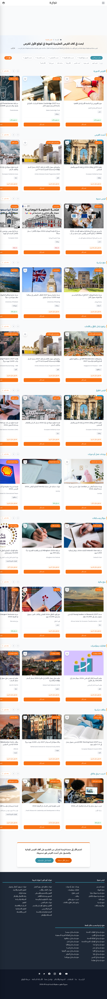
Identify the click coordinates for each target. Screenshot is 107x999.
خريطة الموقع (25, 979)
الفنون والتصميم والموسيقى (43, 893)
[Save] (67, 79)
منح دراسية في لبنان (73, 941)
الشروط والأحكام (59, 979)
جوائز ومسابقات (13, 79)
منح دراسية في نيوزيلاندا (71, 957)
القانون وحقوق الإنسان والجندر (42, 905)
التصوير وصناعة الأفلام (45, 896)
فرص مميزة (101, 198)
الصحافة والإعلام (46, 915)
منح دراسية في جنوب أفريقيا (70, 951)
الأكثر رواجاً (68, 63)
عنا (76, 979)
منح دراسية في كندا (98, 944)
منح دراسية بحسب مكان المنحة (94, 925)
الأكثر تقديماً (43, 63)
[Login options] (3, 3)
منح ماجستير (100, 887)
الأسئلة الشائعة (37, 979)
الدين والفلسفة (21, 912)
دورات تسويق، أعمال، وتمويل (17, 887)
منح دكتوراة (101, 890)
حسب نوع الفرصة (83, 58)
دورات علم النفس (46, 902)
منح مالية (102, 582)
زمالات (77, 896)
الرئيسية (82, 979)
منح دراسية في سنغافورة (71, 938)
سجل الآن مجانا (63, 860)
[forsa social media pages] (66, 974)
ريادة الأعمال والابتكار (20, 896)
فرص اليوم (94, 63)
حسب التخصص (54, 58)
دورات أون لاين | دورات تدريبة (42, 880)
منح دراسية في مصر (98, 948)
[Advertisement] (53, 994)
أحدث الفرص (77, 63)
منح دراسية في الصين (97, 957)
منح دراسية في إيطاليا (72, 944)
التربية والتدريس (47, 909)
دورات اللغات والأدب (45, 890)
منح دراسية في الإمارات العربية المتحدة (93, 941)
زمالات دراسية (100, 709)
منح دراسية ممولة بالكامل (96, 896)
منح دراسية (98, 79)
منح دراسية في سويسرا (72, 932)
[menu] (103, 3)
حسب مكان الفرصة (69, 58)
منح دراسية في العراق (72, 954)
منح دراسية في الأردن (98, 935)
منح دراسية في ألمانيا (98, 951)
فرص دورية (86, 63)
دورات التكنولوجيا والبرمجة (44, 899)
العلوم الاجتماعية (21, 909)
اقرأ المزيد (13, 48)
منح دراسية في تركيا (98, 954)
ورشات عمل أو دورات (97, 454)
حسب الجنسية (41, 58)
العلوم (24, 902)
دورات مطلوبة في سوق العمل (43, 887)
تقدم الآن (83, 124)
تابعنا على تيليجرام (44, 860)
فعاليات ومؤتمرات (98, 645)
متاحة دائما (60, 63)
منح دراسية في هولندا (97, 960)
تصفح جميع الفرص (96, 58)
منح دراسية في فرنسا (72, 948)
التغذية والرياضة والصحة (44, 912)
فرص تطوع (98, 142)
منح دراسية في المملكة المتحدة (95, 938)
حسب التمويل (28, 58)
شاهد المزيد (6, 71)
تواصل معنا (48, 979)
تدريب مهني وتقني (98, 773)
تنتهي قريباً (51, 63)
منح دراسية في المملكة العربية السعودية (67, 935)
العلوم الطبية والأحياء (19, 890)
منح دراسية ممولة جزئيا (97, 893)
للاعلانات (70, 979)
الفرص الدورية (100, 71)
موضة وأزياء (22, 893)
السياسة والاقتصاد (20, 905)
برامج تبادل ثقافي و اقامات (53, 142)
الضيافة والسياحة (20, 899)
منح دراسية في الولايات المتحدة (95, 932)
